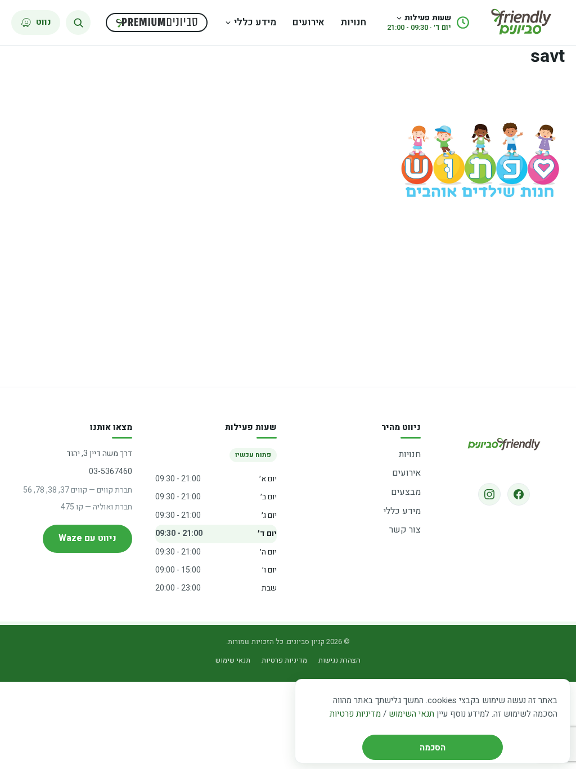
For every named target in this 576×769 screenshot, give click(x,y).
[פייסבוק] (518, 494)
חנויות (353, 22)
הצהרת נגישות (339, 660)
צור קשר (405, 529)
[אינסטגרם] (489, 494)
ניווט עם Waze (87, 538)
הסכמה (433, 747)
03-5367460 (110, 471)
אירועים (308, 22)
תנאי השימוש (411, 714)
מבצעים (406, 492)
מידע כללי (255, 22)
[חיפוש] (78, 22)
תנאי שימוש (232, 660)
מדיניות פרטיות (355, 714)
